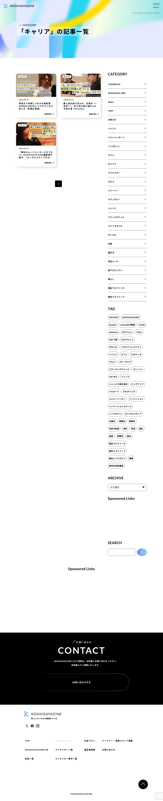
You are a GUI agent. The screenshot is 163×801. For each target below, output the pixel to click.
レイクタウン (115, 413)
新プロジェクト (115, 270)
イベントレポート (116, 137)
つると (139, 332)
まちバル (113, 346)
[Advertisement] (127, 519)
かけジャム (127, 332)
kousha (112, 324)
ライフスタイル (115, 225)
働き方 (111, 252)
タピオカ (113, 376)
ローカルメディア (133, 413)
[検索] (142, 552)
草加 (133, 428)
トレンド (112, 208)
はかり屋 (113, 339)
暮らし (111, 279)
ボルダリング (129, 391)
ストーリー (113, 190)
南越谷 (122, 421)
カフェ (111, 155)
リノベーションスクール (120, 406)
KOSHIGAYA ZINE (117, 93)
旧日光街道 (114, 428)
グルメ (111, 181)
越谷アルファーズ (116, 287)
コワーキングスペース (119, 369)
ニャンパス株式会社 (118, 384)
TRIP (110, 110)
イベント (112, 128)
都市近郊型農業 (116, 465)
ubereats (113, 332)
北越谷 (112, 421)
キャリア (22, 76)
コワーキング (125, 361)
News (111, 101)
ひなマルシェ (127, 339)
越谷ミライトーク (116, 296)
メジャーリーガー (117, 398)
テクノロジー (114, 199)
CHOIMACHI (114, 84)
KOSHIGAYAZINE (130, 317)
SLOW (142, 324)
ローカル (112, 234)
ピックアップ (137, 384)
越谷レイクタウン (117, 458)
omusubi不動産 (127, 324)
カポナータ (136, 354)
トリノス (125, 376)
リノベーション (136, 398)
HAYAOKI (114, 317)
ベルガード (114, 391)
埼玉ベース (113, 261)
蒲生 (141, 428)
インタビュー (114, 146)
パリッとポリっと (116, 217)
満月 (125, 428)
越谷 (129, 436)
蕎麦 (111, 436)
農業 (131, 458)
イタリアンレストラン (131, 346)
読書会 (120, 436)
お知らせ (112, 119)
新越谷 (132, 421)
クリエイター (114, 172)
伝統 (110, 243)
